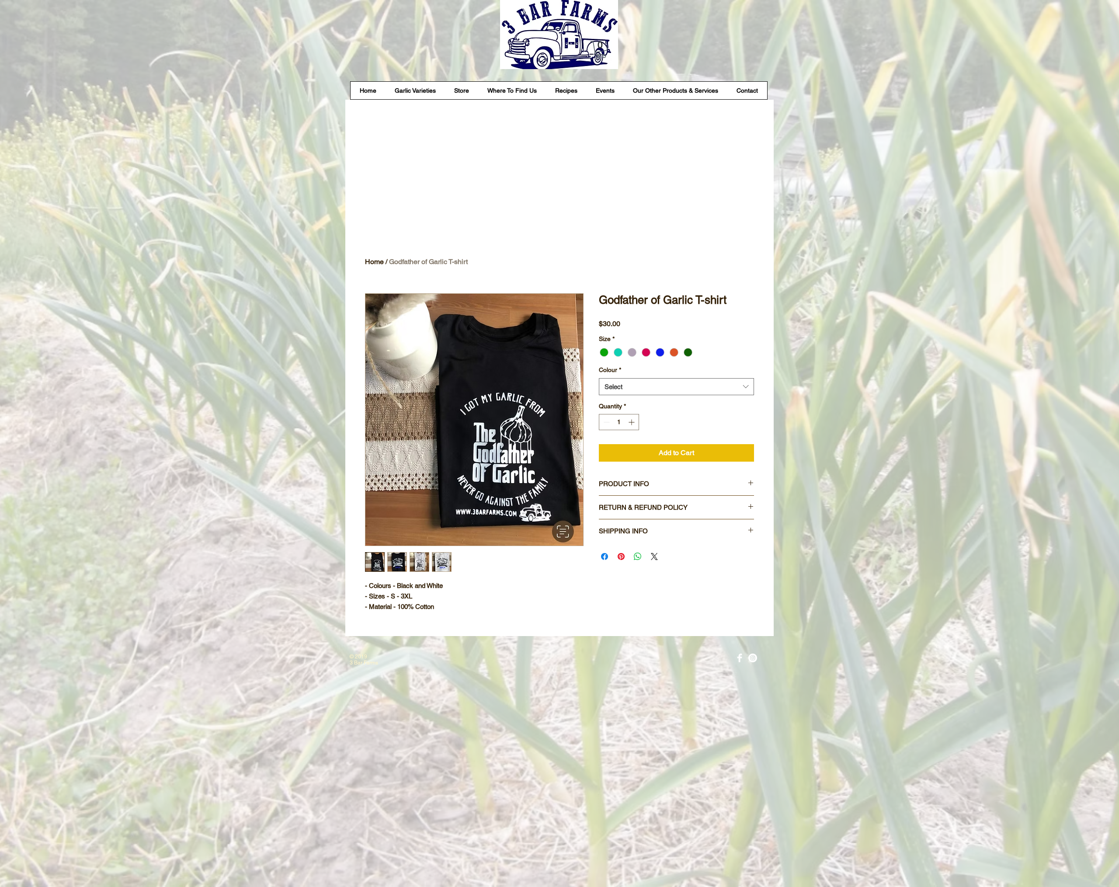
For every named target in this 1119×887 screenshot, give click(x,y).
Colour (610, 369)
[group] (559, 218)
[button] (601, 49)
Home (374, 261)
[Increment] (632, 422)
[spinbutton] (619, 422)
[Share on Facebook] (604, 556)
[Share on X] (654, 556)
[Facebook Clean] (739, 658)
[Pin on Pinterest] (621, 556)
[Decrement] (605, 422)
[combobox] (676, 386)
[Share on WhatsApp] (637, 556)
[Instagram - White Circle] (752, 658)
